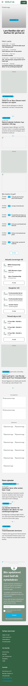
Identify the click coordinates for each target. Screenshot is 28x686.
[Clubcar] (19, 437)
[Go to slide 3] (14, 521)
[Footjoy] (19, 452)
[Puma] (19, 429)
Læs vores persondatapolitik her (14, 618)
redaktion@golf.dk (7, 678)
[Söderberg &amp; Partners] (19, 444)
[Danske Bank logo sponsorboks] (14, 413)
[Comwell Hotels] (8, 460)
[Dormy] (8, 437)
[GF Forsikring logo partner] (14, 402)
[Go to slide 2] (13, 521)
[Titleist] (8, 429)
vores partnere (8, 596)
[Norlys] (19, 460)
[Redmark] (8, 452)
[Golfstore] (8, 444)
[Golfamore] (8, 468)
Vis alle (14, 282)
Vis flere (14, 253)
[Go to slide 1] (12, 116)
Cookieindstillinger (7, 681)
